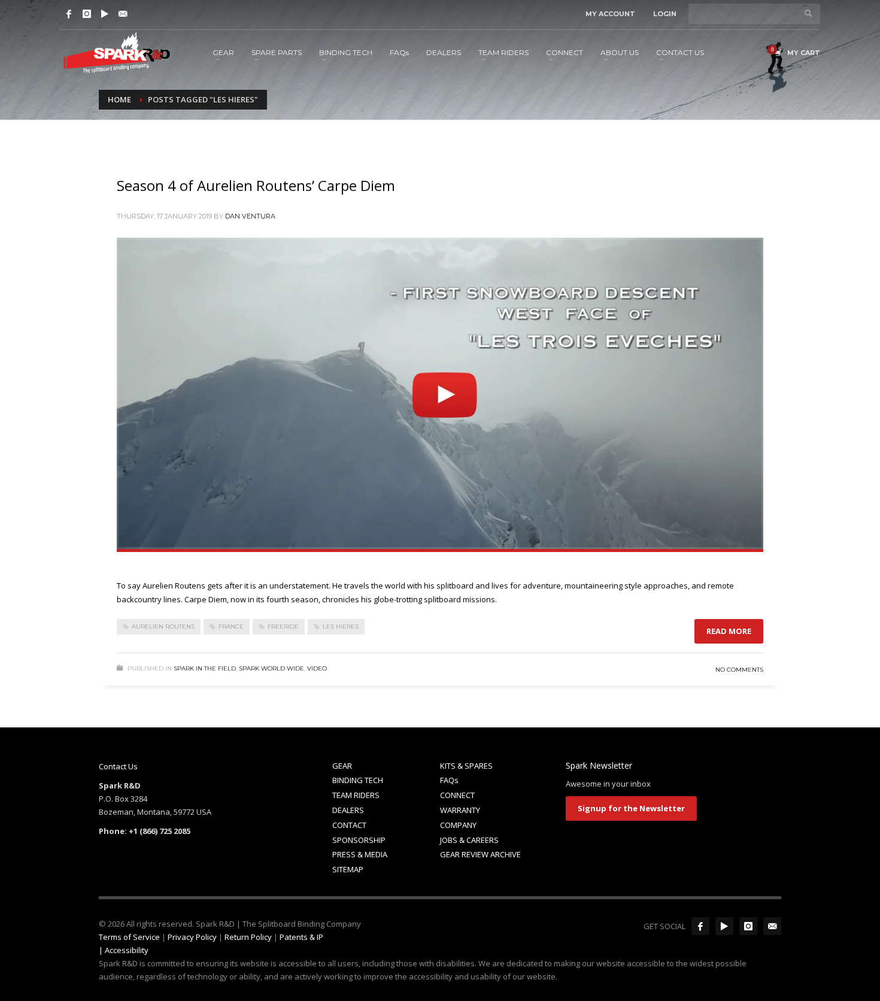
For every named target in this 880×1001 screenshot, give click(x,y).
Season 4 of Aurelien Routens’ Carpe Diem (256, 185)
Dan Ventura (250, 216)
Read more (728, 631)
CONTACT (349, 825)
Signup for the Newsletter (631, 808)
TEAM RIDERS (356, 795)
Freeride (283, 626)
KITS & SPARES (466, 765)
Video (317, 668)
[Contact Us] (123, 14)
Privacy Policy (192, 937)
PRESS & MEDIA (359, 854)
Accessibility (126, 950)
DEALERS (348, 810)
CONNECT (457, 795)
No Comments (739, 670)
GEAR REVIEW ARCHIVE (480, 854)
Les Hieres (341, 626)
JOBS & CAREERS (469, 840)
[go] (808, 13)
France (231, 626)
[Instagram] (87, 14)
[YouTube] (105, 14)
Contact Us (118, 766)
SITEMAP (347, 869)
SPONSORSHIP (359, 840)
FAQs (449, 780)
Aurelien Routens (163, 626)
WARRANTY (460, 810)
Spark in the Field (205, 668)
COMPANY (458, 825)
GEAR (342, 765)
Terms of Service (129, 937)
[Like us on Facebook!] (700, 926)
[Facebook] (69, 14)
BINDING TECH (357, 780)
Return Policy (248, 937)
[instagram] (748, 926)
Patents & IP (301, 937)
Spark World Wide (271, 668)
